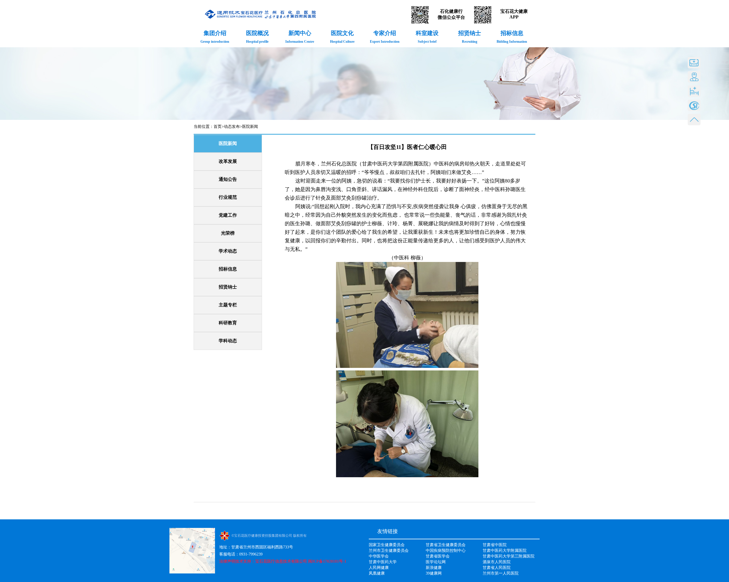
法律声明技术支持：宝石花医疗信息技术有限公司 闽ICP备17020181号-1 (282, 561)
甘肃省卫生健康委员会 (446, 545)
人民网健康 (379, 567)
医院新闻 (250, 126)
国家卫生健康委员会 (387, 545)
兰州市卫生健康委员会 (389, 550)
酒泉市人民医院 (497, 562)
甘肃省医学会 (438, 556)
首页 (218, 126)
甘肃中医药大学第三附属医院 (509, 556)
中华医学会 (379, 556)
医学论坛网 (436, 562)
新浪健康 (434, 567)
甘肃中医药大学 (383, 562)
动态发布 (232, 126)
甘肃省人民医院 (497, 567)
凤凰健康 (377, 573)
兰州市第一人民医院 (501, 573)
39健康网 (434, 573)
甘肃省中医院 (495, 545)
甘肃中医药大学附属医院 (505, 550)
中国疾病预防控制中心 (446, 550)
